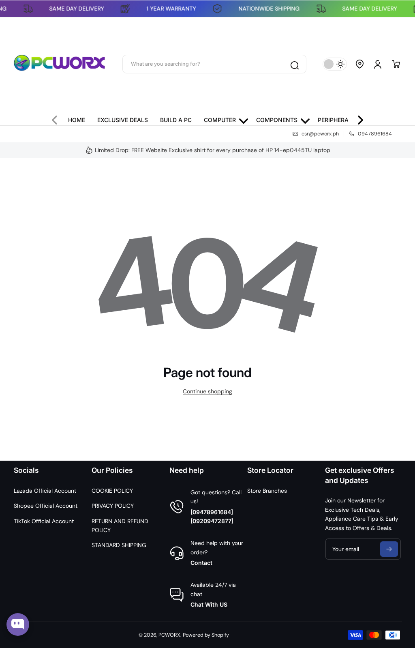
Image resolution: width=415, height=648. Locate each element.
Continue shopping (207, 391)
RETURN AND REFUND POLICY (120, 525)
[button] (360, 64)
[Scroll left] (58, 118)
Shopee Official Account (45, 505)
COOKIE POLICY (112, 490)
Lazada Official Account (45, 490)
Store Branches (267, 490)
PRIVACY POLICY (113, 505)
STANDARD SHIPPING (119, 545)
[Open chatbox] (17, 624)
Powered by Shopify (206, 635)
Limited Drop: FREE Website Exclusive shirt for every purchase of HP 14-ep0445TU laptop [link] (212, 150)
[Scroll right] (357, 118)
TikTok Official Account (44, 521)
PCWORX (169, 635)
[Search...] (294, 64)
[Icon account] (378, 64)
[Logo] (59, 64)
